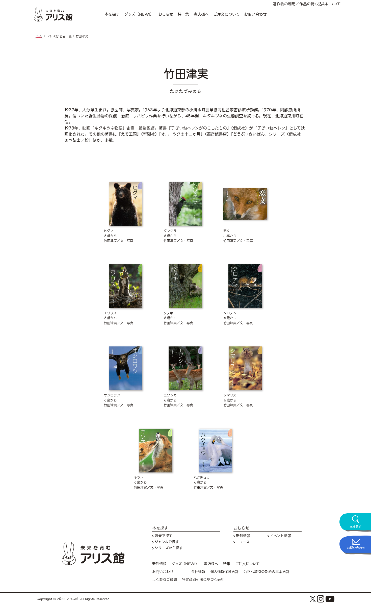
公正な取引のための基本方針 (266, 571)
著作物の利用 (284, 4)
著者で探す (163, 536)
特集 (226, 564)
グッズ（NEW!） (139, 14)
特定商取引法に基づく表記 (203, 579)
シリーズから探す (169, 548)
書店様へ (201, 14)
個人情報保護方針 (224, 571)
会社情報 (198, 571)
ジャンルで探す (167, 542)
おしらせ (165, 14)
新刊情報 (243, 536)
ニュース (243, 542)
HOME (38, 36)
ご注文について (226, 14)
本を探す (112, 14)
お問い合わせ (255, 14)
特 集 (183, 14)
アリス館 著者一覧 (59, 36)
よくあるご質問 (164, 579)
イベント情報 (280, 536)
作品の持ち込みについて (320, 4)
